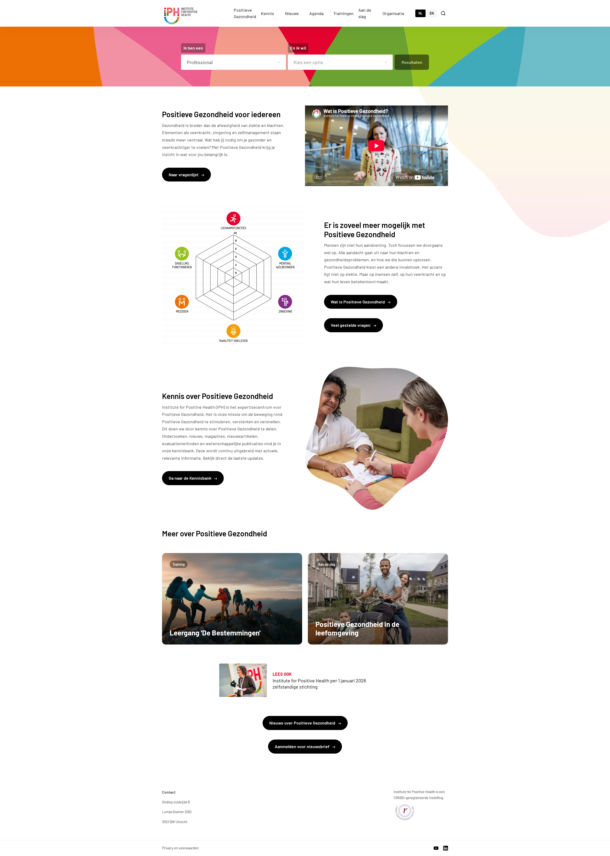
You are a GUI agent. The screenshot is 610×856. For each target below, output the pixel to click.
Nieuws (292, 13)
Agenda (316, 13)
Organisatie (393, 13)
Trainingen (343, 13)
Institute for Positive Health (181, 16)
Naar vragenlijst (184, 174)
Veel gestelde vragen (351, 325)
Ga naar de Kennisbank (190, 478)
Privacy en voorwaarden (180, 848)
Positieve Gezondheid (245, 13)
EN (432, 13)
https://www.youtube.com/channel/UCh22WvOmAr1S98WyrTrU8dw (436, 848)
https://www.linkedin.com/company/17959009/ (445, 848)
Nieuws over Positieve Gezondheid (302, 722)
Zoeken (443, 13)
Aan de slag (364, 13)
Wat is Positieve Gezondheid (358, 301)
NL (420, 13)
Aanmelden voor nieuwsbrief (302, 746)
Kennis (267, 13)
